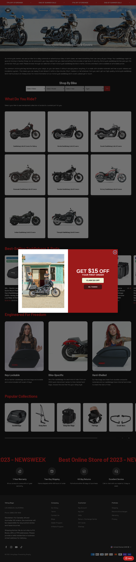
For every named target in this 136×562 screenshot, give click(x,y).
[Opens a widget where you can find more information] (128, 558)
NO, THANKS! (92, 287)
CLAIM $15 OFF (93, 280)
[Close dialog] (115, 252)
